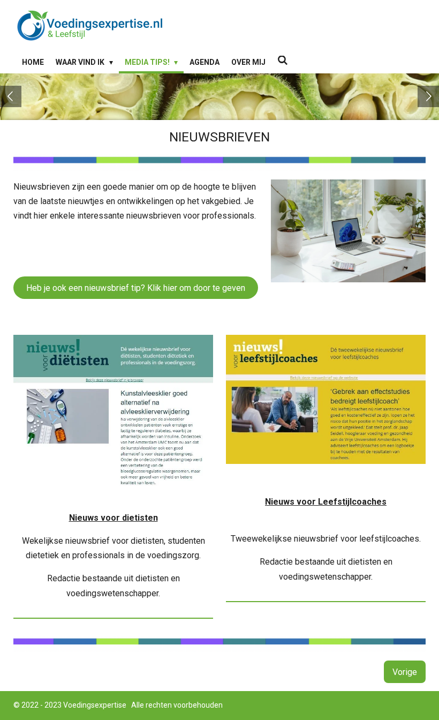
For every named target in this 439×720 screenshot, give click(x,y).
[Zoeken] (282, 60)
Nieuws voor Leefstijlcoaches (326, 502)
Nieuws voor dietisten (113, 518)
